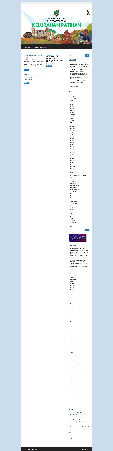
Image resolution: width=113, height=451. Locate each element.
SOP (71, 199)
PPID (67, 44)
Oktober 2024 (73, 118)
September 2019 (73, 154)
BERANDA (26, 44)
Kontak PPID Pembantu (75, 189)
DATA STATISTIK (80, 44)
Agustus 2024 (72, 122)
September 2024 (73, 120)
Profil (71, 197)
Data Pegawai (72, 179)
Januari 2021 (72, 148)
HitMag (88, 449)
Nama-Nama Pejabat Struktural (76, 191)
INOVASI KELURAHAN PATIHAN (39, 47)
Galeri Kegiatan (73, 181)
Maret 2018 (72, 166)
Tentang (25, 74)
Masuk (71, 216)
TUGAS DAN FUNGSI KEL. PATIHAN (34, 76)
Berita (71, 177)
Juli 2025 (71, 100)
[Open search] (89, 45)
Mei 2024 (72, 126)
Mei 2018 (72, 162)
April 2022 (72, 140)
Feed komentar (73, 220)
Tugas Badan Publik (29, 57)
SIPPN (71, 440)
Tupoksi (32, 56)
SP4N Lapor (72, 438)
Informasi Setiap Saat (36, 55)
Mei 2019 (72, 158)
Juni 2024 (72, 124)
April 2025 (72, 106)
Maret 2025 (72, 108)
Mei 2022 (72, 138)
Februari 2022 (72, 144)
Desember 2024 (73, 114)
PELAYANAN (37, 44)
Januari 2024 (72, 130)
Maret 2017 (72, 168)
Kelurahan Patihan (33, 449)
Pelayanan (72, 193)
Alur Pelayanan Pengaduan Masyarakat (78, 175)
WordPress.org (73, 222)
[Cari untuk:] (79, 55)
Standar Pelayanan (27, 56)
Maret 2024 (72, 128)
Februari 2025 (72, 110)
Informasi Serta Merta (28, 55)
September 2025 (73, 98)
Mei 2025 (72, 104)
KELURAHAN (60, 44)
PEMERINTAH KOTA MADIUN (49, 44)
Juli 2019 (71, 156)
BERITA (31, 44)
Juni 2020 (72, 150)
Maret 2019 (72, 160)
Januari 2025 (72, 112)
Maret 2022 (72, 142)
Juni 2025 (72, 102)
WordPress (83, 449)
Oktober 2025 (73, 96)
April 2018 (72, 164)
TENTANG (72, 44)
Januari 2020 (72, 152)
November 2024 (73, 116)
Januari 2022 (72, 146)
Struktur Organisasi (74, 203)
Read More (26, 69)
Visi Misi (71, 209)
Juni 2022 (72, 136)
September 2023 (73, 132)
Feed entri (72, 218)
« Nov (70, 432)
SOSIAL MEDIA (27, 47)
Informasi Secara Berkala (75, 183)
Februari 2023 (72, 134)
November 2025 (73, 94)
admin (33, 59)
